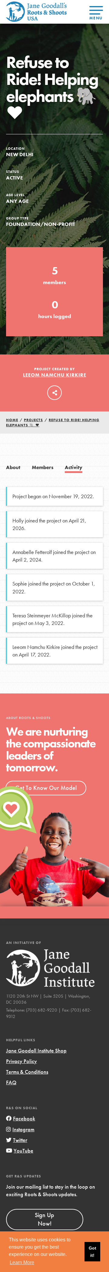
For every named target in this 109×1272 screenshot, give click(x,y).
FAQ (11, 1082)
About (13, 467)
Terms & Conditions (27, 1071)
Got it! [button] (92, 1252)
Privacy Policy (21, 1061)
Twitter (20, 1139)
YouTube (23, 1150)
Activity (73, 467)
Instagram (23, 1129)
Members (42, 467)
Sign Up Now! (44, 1219)
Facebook (24, 1118)
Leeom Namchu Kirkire (54, 375)
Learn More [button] (22, 1262)
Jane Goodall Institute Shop (36, 1050)
